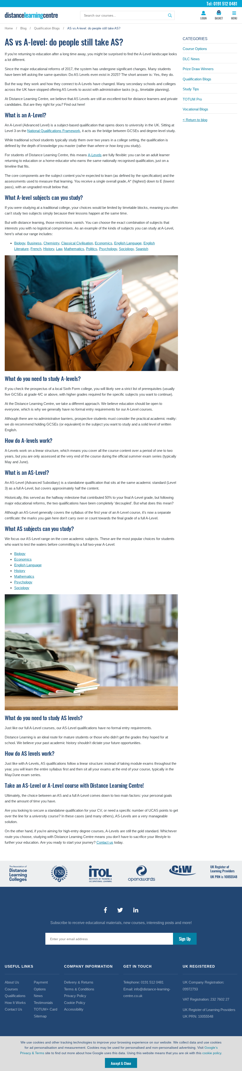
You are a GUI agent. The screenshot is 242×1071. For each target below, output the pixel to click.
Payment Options (41, 985)
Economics (103, 243)
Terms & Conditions (79, 989)
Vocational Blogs (195, 109)
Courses (11, 989)
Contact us (104, 842)
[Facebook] (105, 910)
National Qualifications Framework (53, 131)
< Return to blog (195, 120)
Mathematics (74, 249)
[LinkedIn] (135, 910)
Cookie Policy (74, 1003)
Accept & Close (121, 1063)
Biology (19, 243)
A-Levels (95, 155)
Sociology (126, 249)
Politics (91, 249)
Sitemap (40, 1016)
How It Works (15, 1003)
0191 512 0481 (152, 982)
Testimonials (43, 1003)
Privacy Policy (75, 996)
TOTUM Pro (192, 99)
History (48, 249)
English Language (28, 565)
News (38, 996)
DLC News (191, 59)
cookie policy (211, 1053)
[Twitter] (120, 910)
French (35, 249)
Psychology (108, 249)
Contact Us (13, 1009)
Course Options (195, 49)
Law (59, 249)
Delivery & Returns (78, 982)
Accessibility (73, 1009)
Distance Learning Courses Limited (31, 15)
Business (34, 243)
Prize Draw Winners (198, 69)
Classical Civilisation (77, 243)
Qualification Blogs (197, 79)
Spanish (142, 249)
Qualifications (15, 996)
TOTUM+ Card (45, 1009)
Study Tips (191, 89)
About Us (12, 982)
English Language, (128, 243)
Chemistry (51, 243)
